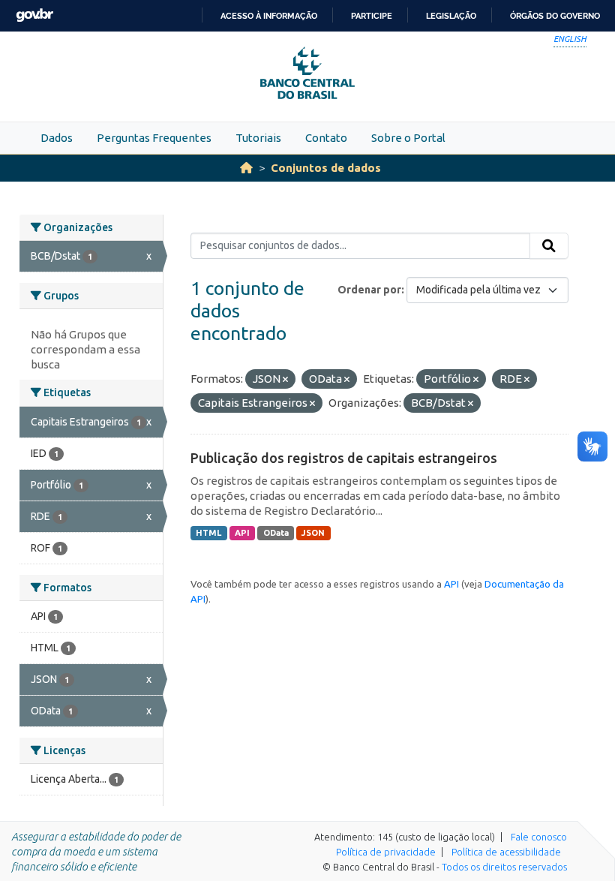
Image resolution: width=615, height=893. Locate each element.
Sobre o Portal (408, 137)
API (242, 532)
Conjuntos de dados (326, 167)
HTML (208, 532)
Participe (371, 16)
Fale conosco (539, 836)
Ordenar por (369, 290)
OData (276, 532)
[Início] (246, 167)
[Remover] (285, 379)
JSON (313, 532)
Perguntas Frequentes (154, 137)
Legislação (451, 16)
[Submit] (549, 246)
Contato (326, 137)
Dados (56, 137)
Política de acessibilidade (506, 851)
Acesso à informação (268, 16)
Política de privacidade (386, 851)
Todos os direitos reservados (504, 866)
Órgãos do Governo (555, 16)
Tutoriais (258, 137)
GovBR (34, 15)
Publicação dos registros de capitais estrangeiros (343, 457)
